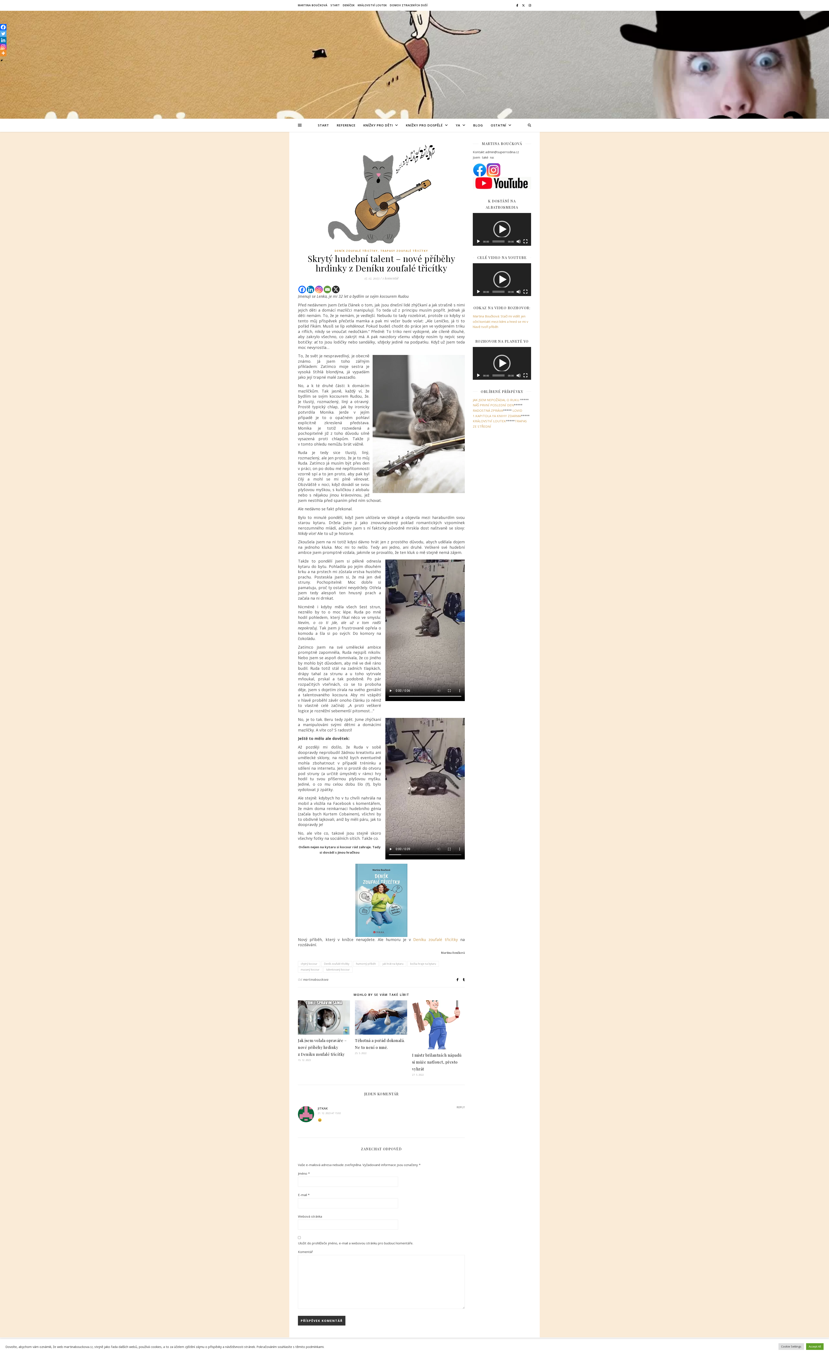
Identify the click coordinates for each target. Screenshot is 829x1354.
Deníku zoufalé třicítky (435, 939)
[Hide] (1, 60)
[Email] (327, 289)
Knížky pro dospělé (424, 125)
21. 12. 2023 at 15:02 (329, 1113)
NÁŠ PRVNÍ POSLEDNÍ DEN (493, 476)
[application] (502, 265)
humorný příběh (366, 964)
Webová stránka (310, 1216)
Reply (461, 1107)
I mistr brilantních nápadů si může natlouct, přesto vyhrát (437, 1062)
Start (335, 5)
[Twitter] (3, 33)
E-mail (304, 1195)
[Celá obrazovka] (525, 312)
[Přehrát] (478, 312)
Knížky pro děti (378, 125)
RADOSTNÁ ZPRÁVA (488, 481)
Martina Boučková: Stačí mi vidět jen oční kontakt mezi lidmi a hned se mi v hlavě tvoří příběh (500, 392)
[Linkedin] (310, 289)
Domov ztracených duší (409, 5)
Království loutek (372, 5)
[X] (336, 289)
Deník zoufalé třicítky (356, 251)
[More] (3, 53)
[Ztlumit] (518, 312)
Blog (478, 125)
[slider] (498, 312)
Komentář (305, 1252)
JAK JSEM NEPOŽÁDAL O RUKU (496, 470)
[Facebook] (302, 289)
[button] (502, 264)
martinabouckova (316, 979)
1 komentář (390, 278)
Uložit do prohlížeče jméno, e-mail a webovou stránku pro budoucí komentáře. (355, 1243)
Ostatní (498, 125)
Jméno (304, 1173)
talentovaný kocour (338, 969)
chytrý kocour (309, 964)
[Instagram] (319, 289)
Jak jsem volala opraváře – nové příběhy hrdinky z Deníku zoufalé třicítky (322, 1047)
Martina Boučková (312, 5)
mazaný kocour (310, 969)
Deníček (349, 5)
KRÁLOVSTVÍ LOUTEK (489, 492)
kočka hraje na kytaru (423, 964)
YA (458, 125)
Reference (346, 125)
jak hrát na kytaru (393, 964)
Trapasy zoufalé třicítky (404, 251)
